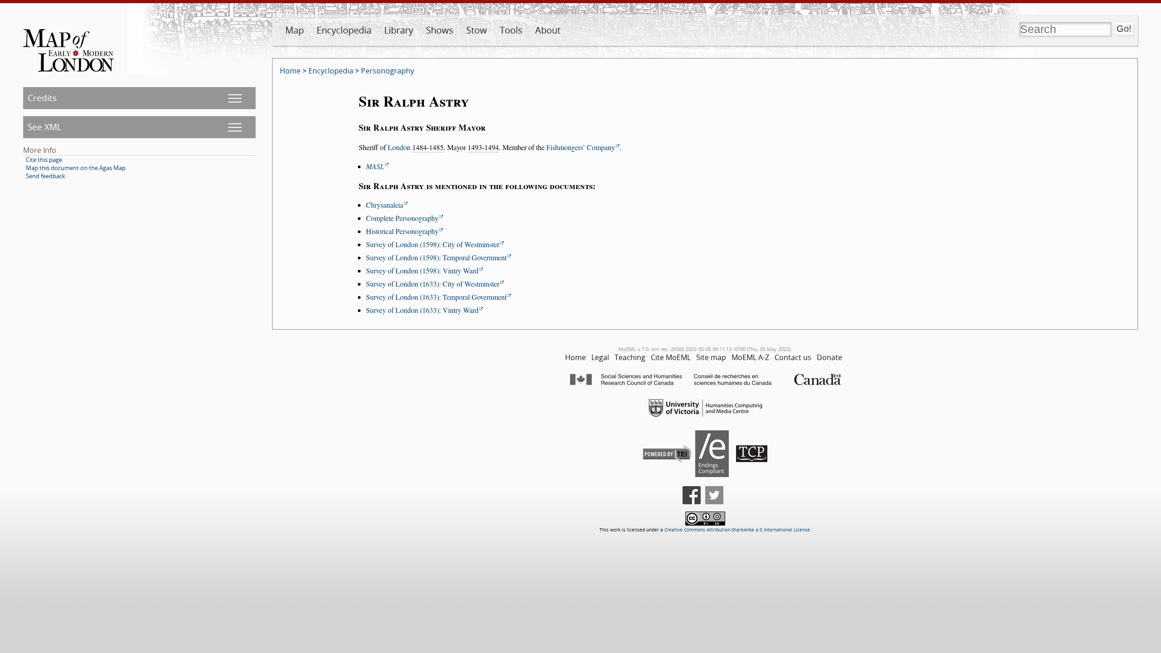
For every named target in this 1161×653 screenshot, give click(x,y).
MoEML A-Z (750, 357)
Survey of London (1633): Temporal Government (436, 297)
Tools (511, 30)
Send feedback (45, 176)
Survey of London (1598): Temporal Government (436, 257)
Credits (42, 98)
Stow (476, 30)
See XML (45, 127)
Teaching (630, 357)
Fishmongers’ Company (580, 147)
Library (398, 30)
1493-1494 (483, 147)
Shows (440, 30)
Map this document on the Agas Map (76, 168)
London (399, 147)
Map (294, 30)
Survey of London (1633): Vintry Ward (422, 310)
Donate (829, 357)
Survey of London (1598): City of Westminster (432, 244)
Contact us (793, 357)
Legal (600, 357)
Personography (387, 71)
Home (290, 71)
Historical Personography (402, 231)
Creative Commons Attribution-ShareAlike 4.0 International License (737, 530)
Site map (711, 357)
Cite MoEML (671, 357)
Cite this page (44, 160)
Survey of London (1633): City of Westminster (432, 283)
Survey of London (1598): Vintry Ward (422, 270)
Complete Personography (402, 218)
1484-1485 (428, 147)
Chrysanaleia (384, 205)
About (548, 30)
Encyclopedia (344, 30)
